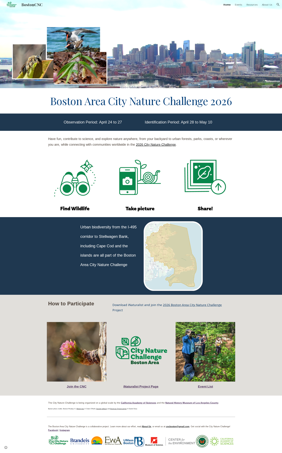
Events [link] (238, 4)
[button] (278, 4)
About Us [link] (267, 4)
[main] (141, 101)
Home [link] (227, 4)
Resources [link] (252, 4)
